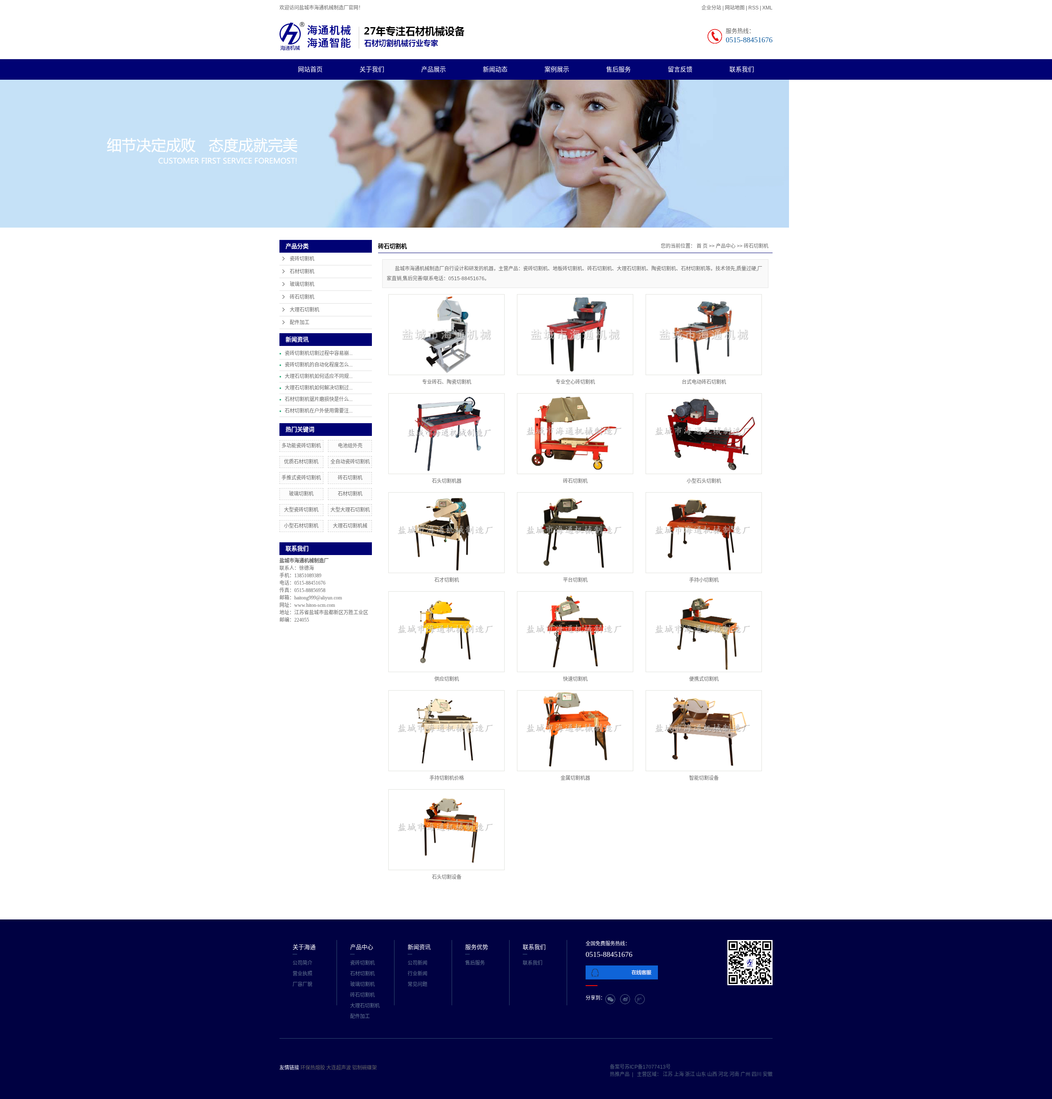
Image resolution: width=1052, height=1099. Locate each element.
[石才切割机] (446, 532)
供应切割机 (446, 679)
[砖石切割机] (575, 433)
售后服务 (618, 69)
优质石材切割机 (301, 462)
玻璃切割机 (302, 284)
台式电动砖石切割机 (704, 382)
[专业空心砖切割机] (575, 334)
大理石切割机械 (350, 526)
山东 (701, 1074)
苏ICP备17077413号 (648, 1067)
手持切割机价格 (446, 778)
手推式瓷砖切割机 (301, 478)
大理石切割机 (304, 310)
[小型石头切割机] (704, 433)
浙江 (690, 1074)
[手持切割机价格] (446, 730)
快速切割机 (575, 679)
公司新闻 (417, 963)
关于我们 (372, 69)
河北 (723, 1074)
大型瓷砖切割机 (301, 510)
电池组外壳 (350, 446)
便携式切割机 (704, 679)
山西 (712, 1074)
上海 (679, 1074)
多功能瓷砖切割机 (301, 446)
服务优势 (476, 947)
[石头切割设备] (446, 829)
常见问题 (417, 984)
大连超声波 (339, 1068)
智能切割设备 (704, 778)
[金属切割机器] (575, 730)
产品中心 (726, 246)
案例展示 (556, 69)
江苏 (668, 1074)
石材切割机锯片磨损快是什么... (319, 399)
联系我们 (741, 69)
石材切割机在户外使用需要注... (319, 411)
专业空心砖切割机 (575, 382)
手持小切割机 (704, 580)
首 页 (702, 246)
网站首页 (310, 69)
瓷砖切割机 (302, 259)
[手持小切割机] (704, 532)
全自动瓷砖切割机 (350, 462)
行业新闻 (417, 974)
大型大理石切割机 (350, 510)
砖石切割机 (302, 297)
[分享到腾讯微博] (640, 999)
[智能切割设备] (704, 730)
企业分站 (711, 8)
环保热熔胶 (313, 1068)
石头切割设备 (446, 877)
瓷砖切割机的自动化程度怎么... (319, 365)
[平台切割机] (575, 532)
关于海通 (304, 947)
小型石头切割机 (704, 481)
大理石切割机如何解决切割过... (319, 388)
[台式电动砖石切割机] (704, 334)
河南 (735, 1074)
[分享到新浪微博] (625, 999)
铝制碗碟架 (364, 1068)
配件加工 (299, 322)
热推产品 (620, 1074)
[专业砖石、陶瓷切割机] (446, 334)
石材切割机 (302, 271)
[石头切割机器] (446, 433)
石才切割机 (446, 580)
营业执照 (302, 974)
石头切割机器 (446, 481)
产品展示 (433, 69)
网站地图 (735, 8)
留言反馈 (680, 69)
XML (767, 8)
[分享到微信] (610, 999)
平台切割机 (575, 580)
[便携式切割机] (704, 631)
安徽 (768, 1074)
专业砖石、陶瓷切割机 (446, 382)
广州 (746, 1074)
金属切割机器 (575, 778)
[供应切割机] (446, 631)
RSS (753, 8)
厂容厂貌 (302, 984)
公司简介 (302, 963)
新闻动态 (495, 69)
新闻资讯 (419, 947)
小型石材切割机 (301, 526)
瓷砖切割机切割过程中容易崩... (319, 353)
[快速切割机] (575, 631)
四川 (757, 1074)
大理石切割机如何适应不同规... (319, 376)
